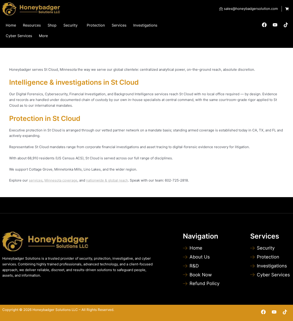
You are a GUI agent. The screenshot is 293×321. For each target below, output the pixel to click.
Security (70, 25)
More (43, 35)
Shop (52, 25)
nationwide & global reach (107, 180)
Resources (32, 25)
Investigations (145, 25)
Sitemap (184, 309)
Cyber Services (19, 35)
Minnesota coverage (60, 180)
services (36, 180)
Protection (96, 25)
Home (11, 25)
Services (119, 25)
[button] (71, 25)
